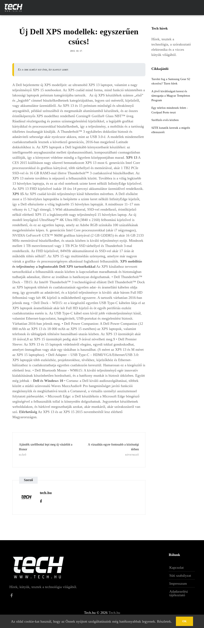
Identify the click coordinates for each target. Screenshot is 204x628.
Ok (184, 621)
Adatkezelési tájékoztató (178, 593)
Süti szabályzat (180, 575)
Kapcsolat (176, 568)
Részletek (164, 621)
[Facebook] (41, 501)
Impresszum (178, 583)
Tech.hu (114, 613)
